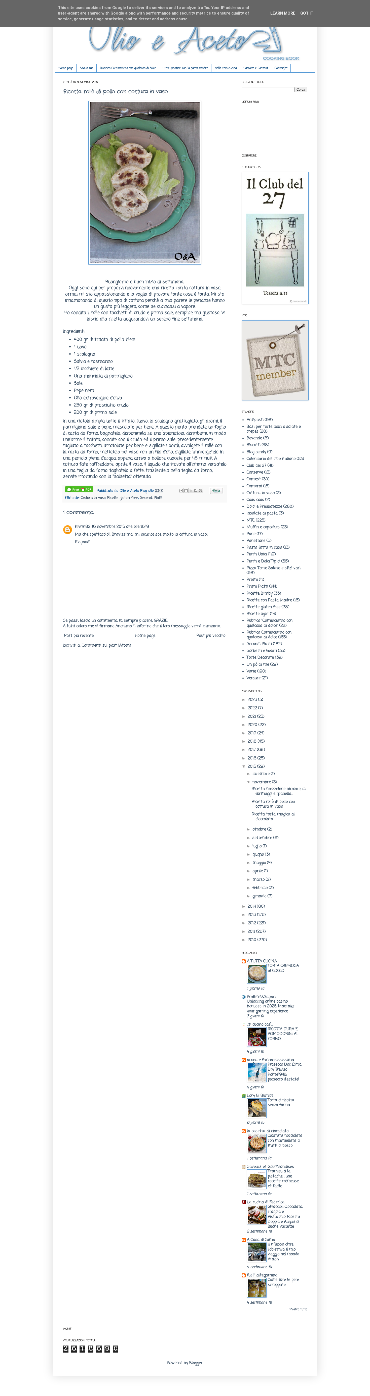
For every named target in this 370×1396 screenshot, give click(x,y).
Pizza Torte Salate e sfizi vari (274, 568)
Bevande (254, 438)
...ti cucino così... (260, 1025)
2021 (252, 717)
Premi (252, 580)
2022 (253, 708)
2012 (252, 923)
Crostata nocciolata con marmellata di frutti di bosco (285, 1141)
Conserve (255, 473)
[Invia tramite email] (181, 490)
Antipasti (255, 420)
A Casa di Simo (261, 1240)
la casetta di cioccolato (267, 1131)
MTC (251, 521)
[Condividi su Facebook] (195, 490)
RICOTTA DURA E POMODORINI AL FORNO (283, 1034)
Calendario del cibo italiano (271, 459)
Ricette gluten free (122, 498)
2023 (253, 700)
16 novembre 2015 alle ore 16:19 (120, 527)
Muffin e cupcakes (263, 527)
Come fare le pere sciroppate (283, 1282)
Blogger (196, 1363)
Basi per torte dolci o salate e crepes (274, 429)
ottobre (259, 829)
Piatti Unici (257, 554)
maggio (259, 863)
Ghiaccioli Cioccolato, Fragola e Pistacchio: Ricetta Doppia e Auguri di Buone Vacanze (285, 1216)
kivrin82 (82, 527)
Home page (65, 68)
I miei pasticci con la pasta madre (185, 68)
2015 (252, 767)
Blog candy (256, 452)
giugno (258, 855)
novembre (262, 782)
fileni (129, 339)
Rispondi (82, 542)
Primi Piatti (257, 587)
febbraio (260, 888)
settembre (262, 838)
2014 (252, 907)
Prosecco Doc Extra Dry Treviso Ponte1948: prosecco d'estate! (285, 1072)
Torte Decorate (260, 658)
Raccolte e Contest (255, 68)
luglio (257, 846)
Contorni (254, 486)
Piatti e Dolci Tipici (263, 561)
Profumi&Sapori (261, 997)
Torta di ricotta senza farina (281, 1102)
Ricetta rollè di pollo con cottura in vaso (273, 804)
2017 (252, 750)
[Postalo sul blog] (186, 490)
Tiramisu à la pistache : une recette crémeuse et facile (283, 1178)
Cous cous (255, 500)
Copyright (281, 68)
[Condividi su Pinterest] (200, 490)
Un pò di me (258, 665)
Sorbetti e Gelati (262, 651)
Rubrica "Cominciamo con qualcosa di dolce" (269, 623)
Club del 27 (256, 466)
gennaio (260, 896)
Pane (251, 534)
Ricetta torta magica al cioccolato (273, 816)
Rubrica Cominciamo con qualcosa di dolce (128, 68)
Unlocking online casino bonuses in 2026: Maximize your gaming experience (270, 1006)
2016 (252, 758)
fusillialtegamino (262, 1275)
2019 (252, 733)
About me (86, 68)
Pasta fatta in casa (264, 548)
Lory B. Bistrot (260, 1096)
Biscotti (254, 445)
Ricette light (258, 614)
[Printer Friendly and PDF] (79, 490)
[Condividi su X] (190, 490)
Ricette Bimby (260, 594)
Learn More (282, 13)
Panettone (256, 541)
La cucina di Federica (265, 1202)
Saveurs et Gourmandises (270, 1167)
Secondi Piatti (151, 498)
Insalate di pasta (262, 513)
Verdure (254, 678)
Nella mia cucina (226, 68)
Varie (251, 671)
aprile (258, 871)
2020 (253, 725)
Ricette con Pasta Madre (269, 600)
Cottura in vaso (93, 498)
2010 (252, 940)
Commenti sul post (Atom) (106, 646)
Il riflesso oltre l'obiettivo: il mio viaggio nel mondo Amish (283, 1252)
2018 (253, 742)
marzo (259, 880)
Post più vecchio (211, 636)
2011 (252, 932)
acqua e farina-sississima (270, 1060)
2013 (252, 915)
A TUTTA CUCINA (262, 961)
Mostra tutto (298, 1309)
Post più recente (79, 636)
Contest (254, 479)
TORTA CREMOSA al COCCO (283, 968)
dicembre (261, 774)
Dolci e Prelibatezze (264, 507)
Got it (306, 13)
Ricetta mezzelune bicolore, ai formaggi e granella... (279, 791)
